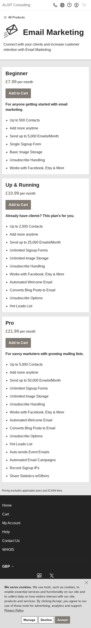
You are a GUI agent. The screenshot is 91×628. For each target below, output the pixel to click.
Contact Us (11, 541)
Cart (5, 514)
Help (6, 532)
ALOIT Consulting (16, 5)
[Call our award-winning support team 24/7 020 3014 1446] (69, 5)
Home (7, 505)
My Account (11, 523)
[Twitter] (51, 577)
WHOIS (8, 549)
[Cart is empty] (84, 5)
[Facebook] (39, 577)
